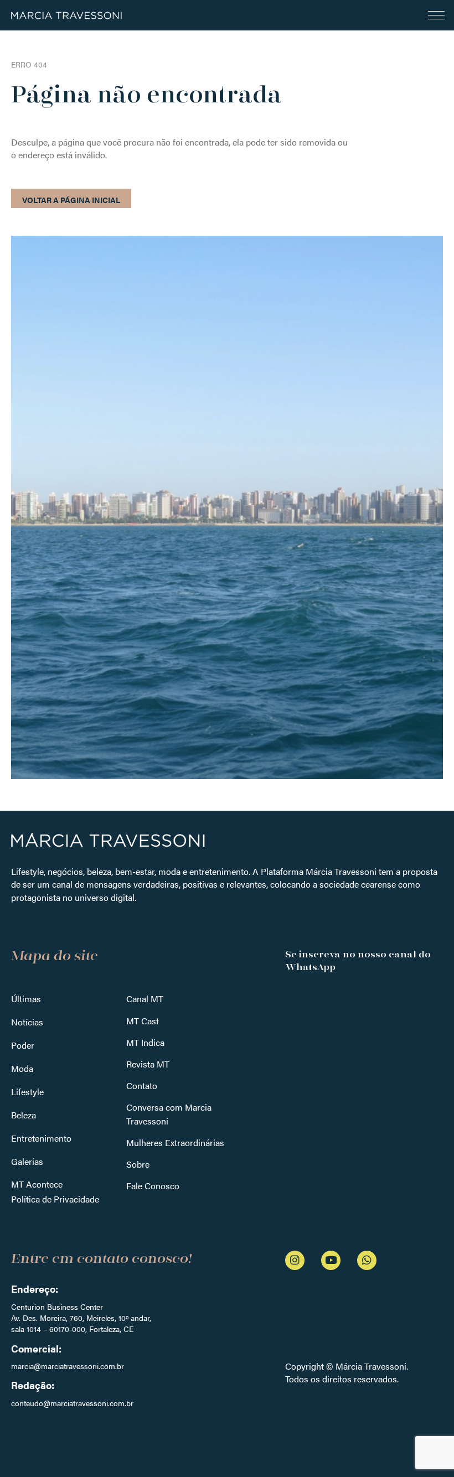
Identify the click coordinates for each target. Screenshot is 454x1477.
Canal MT (144, 998)
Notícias (27, 1021)
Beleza (23, 1114)
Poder (22, 1045)
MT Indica (145, 1042)
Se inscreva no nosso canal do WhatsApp (358, 961)
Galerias (27, 1161)
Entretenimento (41, 1138)
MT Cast (142, 1020)
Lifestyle (27, 1091)
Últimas (26, 998)
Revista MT (147, 1064)
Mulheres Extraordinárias (175, 1142)
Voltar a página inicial (71, 199)
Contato (141, 1085)
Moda (22, 1068)
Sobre (137, 1164)
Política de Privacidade (55, 1199)
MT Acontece (37, 1184)
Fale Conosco (152, 1185)
